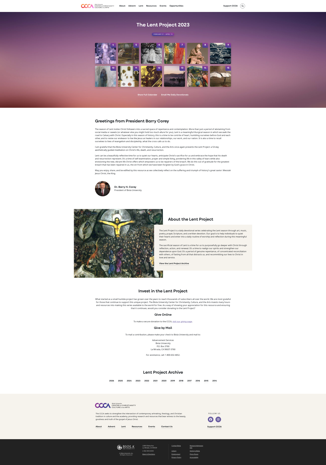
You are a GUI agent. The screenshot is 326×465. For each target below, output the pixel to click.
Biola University (126, 447)
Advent (132, 6)
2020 (164, 381)
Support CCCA (230, 6)
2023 (138, 381)
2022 (146, 381)
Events (163, 6)
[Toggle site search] (242, 6)
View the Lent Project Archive (174, 264)
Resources (151, 6)
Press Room (194, 454)
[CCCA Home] (97, 6)
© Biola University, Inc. (126, 453)
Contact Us (167, 427)
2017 (189, 381)
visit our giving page (182, 321)
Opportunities (176, 6)
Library (174, 451)
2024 (129, 381)
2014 (214, 381)
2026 (111, 381)
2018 (181, 381)
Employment (176, 454)
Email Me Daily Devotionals (174, 95)
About (122, 6)
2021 (155, 381)
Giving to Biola (195, 451)
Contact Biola (176, 446)
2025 (120, 381)
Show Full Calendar (147, 95)
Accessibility (194, 457)
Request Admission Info (196, 447)
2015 (206, 381)
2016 (198, 381)
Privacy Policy (176, 457)
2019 (173, 381)
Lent (141, 6)
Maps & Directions (148, 454)
